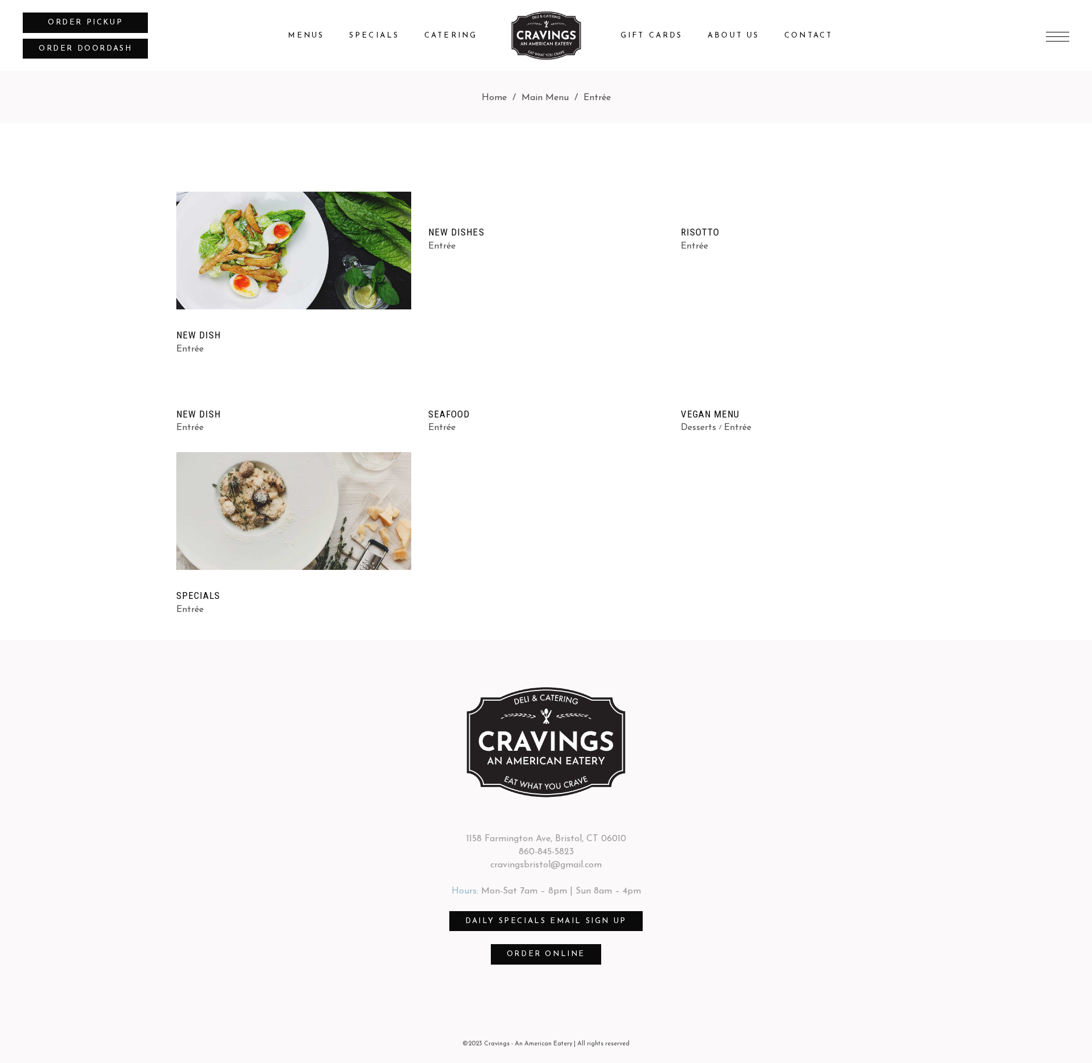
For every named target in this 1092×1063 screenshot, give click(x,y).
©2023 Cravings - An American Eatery (517, 1044)
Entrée (190, 349)
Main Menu (545, 97)
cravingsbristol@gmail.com (546, 865)
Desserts (698, 427)
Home (494, 97)
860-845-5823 (546, 852)
